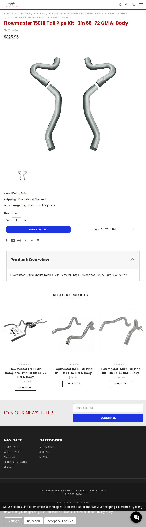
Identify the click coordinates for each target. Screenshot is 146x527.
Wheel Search (12, 452)
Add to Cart (25, 387)
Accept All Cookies (60, 521)
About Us (9, 457)
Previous (4, 330)
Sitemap (8, 467)
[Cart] (134, 4)
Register (22, 462)
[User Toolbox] (126, 4)
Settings (13, 521)
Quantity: (10, 213)
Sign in (8, 462)
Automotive (46, 447)
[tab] (73, 260)
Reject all (33, 521)
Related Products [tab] (70, 295)
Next (141, 330)
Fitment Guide (12, 447)
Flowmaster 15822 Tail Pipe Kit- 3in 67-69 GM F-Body (120, 371)
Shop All (44, 452)
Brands (43, 457)
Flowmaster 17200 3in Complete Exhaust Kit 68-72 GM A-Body (25, 373)
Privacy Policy (104, 512)
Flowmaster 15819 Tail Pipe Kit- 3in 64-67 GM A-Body (73, 371)
